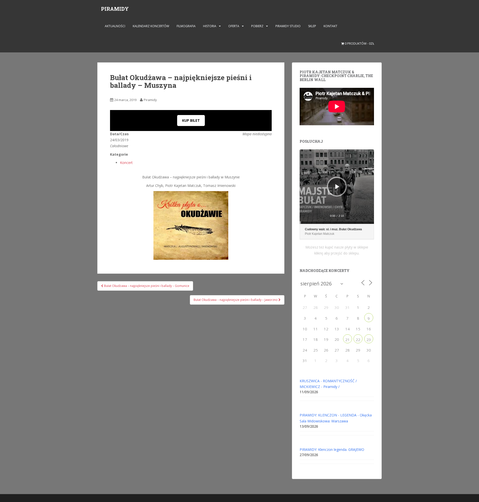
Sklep (312, 26)
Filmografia (186, 26)
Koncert (126, 162)
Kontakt (330, 26)
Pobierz (257, 26)
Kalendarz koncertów (151, 26)
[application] (337, 186)
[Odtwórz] (337, 186)
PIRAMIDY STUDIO (288, 26)
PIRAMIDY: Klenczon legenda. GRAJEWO (332, 449)
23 (368, 339)
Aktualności (115, 26)
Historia (209, 26)
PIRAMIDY (115, 8)
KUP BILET (191, 120)
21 (347, 339)
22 (358, 339)
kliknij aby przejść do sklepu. (336, 253)
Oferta (233, 26)
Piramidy (150, 100)
